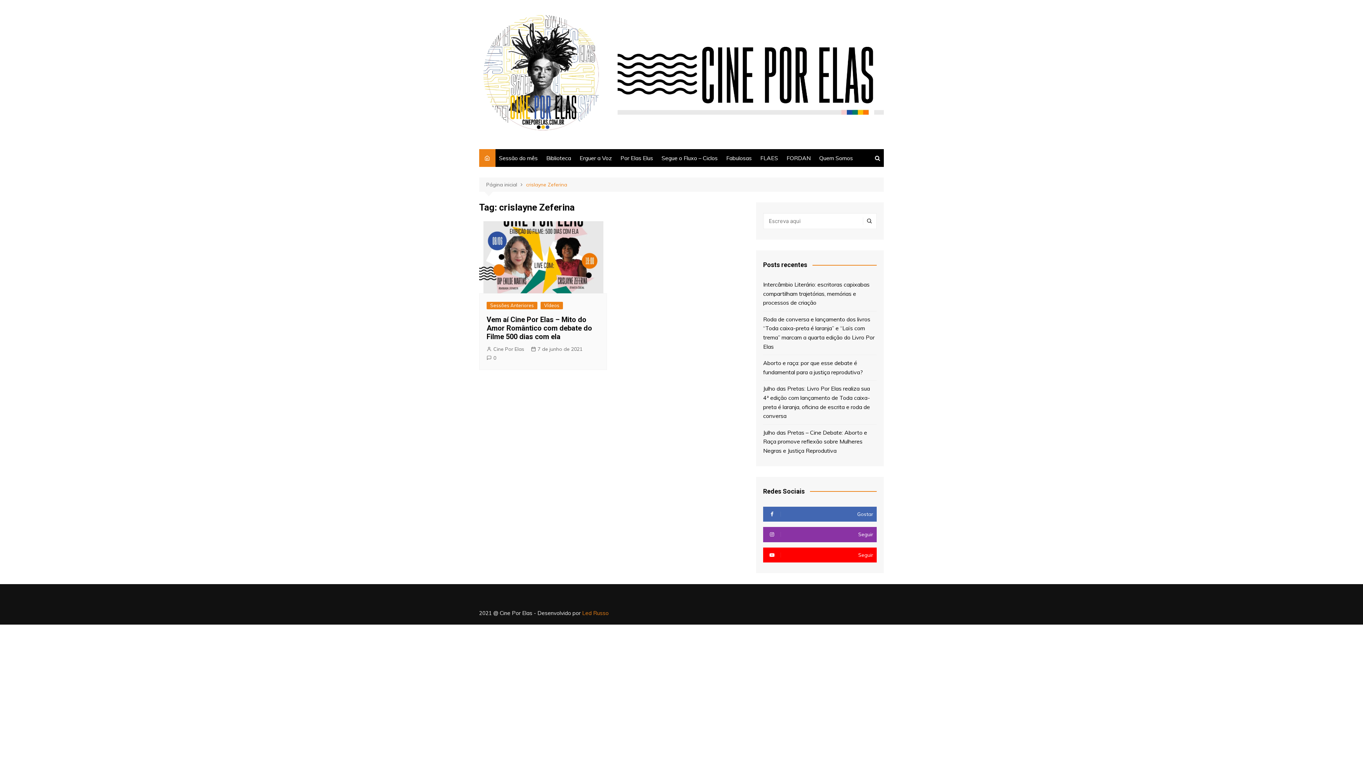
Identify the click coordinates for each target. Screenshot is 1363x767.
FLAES (769, 158)
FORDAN (799, 158)
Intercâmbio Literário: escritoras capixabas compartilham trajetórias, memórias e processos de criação (816, 293)
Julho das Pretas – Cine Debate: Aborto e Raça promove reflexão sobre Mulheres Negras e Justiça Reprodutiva (815, 441)
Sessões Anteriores (512, 305)
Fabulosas (739, 158)
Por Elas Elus (636, 158)
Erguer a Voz (596, 158)
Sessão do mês (518, 158)
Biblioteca (558, 158)
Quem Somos (836, 158)
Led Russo (595, 613)
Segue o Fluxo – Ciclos (690, 158)
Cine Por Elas (508, 349)
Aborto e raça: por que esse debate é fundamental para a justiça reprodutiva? (813, 367)
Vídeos (551, 305)
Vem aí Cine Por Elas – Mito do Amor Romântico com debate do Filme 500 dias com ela (539, 328)
